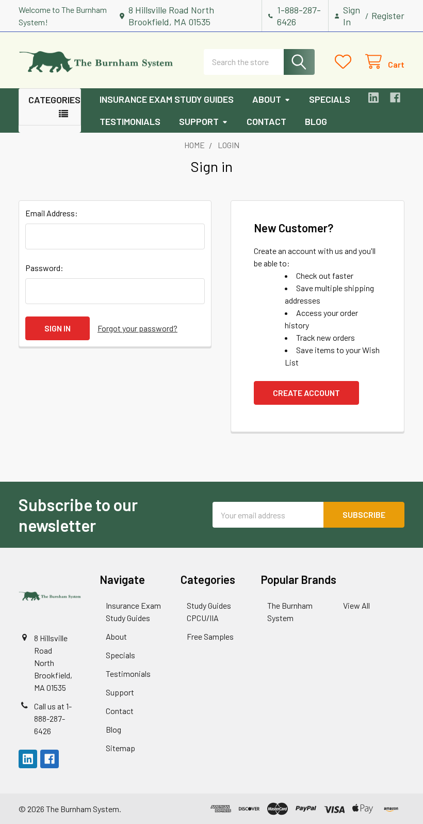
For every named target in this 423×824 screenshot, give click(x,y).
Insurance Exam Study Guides (167, 99)
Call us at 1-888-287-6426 (53, 718)
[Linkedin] (373, 97)
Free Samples (210, 636)
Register (387, 15)
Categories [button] (54, 99)
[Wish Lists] (345, 62)
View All (356, 605)
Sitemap (120, 748)
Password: (44, 268)
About (266, 99)
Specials (329, 99)
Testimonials (130, 121)
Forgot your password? (137, 328)
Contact (266, 121)
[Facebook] (395, 97)
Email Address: (51, 213)
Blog (316, 121)
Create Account (306, 393)
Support (199, 121)
